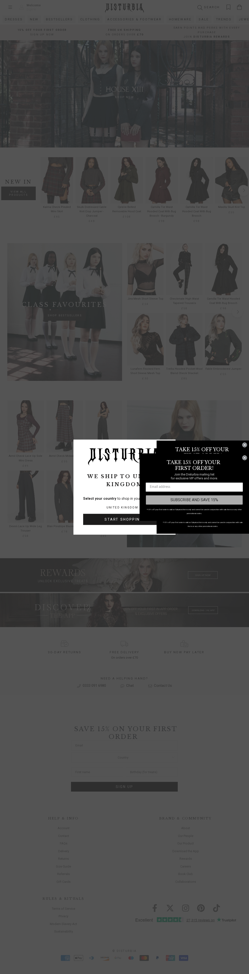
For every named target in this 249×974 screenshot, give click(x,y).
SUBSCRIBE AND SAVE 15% (194, 500)
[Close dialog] (244, 444)
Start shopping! (124, 519)
